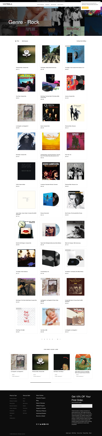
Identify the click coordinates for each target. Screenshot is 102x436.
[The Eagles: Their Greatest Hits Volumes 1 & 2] (75, 54)
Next (51, 380)
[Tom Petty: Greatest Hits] (26, 83)
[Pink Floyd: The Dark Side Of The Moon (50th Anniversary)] (51, 83)
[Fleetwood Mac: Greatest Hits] (26, 54)
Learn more (85, 7)
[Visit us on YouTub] (42, 424)
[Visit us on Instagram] (36, 424)
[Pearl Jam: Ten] (75, 141)
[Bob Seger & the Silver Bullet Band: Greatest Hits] (26, 287)
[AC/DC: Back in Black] (26, 171)
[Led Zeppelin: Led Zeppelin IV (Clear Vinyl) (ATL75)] (51, 287)
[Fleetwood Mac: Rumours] (75, 112)
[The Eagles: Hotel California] (26, 258)
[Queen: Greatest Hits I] (51, 112)
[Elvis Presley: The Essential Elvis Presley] (75, 200)
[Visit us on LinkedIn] (40, 424)
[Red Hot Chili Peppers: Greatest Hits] (26, 229)
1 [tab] (40, 382)
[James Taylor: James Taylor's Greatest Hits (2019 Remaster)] (26, 200)
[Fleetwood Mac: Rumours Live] (75, 171)
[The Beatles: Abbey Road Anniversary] (51, 54)
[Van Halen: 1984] (51, 316)
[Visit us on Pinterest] (47, 424)
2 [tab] (61, 382)
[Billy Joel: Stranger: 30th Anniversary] (75, 229)
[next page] (60, 339)
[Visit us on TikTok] (44, 424)
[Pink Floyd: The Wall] (26, 316)
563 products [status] (25, 41)
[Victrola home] (7, 4)
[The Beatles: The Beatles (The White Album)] (75, 258)
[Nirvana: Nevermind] (51, 200)
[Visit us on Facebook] (38, 424)
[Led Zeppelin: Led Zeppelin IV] (26, 112)
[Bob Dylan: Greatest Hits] (26, 141)
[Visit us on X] (46, 424)
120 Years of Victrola (45, 1)
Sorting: (81, 41)
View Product (16, 376)
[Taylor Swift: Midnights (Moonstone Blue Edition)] (51, 229)
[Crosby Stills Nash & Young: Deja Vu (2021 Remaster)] (75, 287)
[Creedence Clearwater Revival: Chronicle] (51, 171)
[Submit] (91, 405)
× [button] (99, 2)
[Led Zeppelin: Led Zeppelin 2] (75, 316)
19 (57, 339)
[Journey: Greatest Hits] (75, 83)
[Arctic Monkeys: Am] (51, 258)
